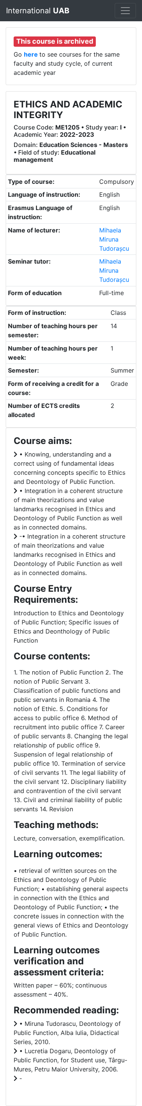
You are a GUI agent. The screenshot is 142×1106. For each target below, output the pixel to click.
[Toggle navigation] (125, 10)
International (37, 10)
